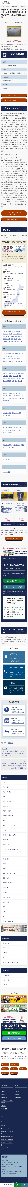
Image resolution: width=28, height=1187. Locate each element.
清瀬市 (9, 353)
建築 (4, 820)
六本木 (5, 472)
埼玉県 (12, 1069)
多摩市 (9, 396)
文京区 (5, 428)
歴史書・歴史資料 (8, 816)
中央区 (19, 393)
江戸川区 (5, 334)
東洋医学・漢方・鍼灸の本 (10, 835)
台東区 (5, 396)
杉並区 (9, 373)
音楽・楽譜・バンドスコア (10, 873)
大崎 (19, 339)
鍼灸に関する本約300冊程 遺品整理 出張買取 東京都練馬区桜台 (7, 510)
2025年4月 (6, 975)
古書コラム (6, 948)
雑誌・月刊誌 (6, 897)
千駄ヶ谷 (18, 378)
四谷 (8, 460)
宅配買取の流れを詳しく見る (12, 313)
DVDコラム (6, 957)
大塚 (15, 341)
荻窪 (12, 339)
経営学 (5, 854)
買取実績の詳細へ (7, 524)
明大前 (8, 447)
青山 (7, 336)
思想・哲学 (6, 787)
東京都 (5, 503)
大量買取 (3, 1091)
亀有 (20, 361)
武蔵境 (22, 445)
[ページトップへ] (25, 1180)
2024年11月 (6, 985)
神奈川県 (13, 1064)
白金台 (5, 378)
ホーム (2, 6)
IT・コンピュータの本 (9, 825)
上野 (17, 334)
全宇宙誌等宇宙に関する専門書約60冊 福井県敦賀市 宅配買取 (21, 508)
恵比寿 (15, 339)
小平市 (5, 356)
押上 (14, 334)
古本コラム (6, 943)
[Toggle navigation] (25, 3)
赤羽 (4, 336)
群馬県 (21, 1069)
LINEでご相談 (15, 581)
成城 (8, 378)
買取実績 (8, 6)
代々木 (5, 460)
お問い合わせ (19, 1058)
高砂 (4, 401)
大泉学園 (11, 336)
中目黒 (19, 413)
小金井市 (15, 356)
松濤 (23, 378)
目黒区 (5, 445)
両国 (8, 472)
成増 (8, 415)
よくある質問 (4, 1109)
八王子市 (21, 428)
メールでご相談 (15, 587)
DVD (4, 916)
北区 (13, 353)
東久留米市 (10, 428)
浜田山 (14, 430)
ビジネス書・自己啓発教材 (10, 849)
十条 (16, 381)
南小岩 (12, 447)
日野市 (16, 428)
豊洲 (23, 398)
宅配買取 (18, 490)
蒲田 (4, 359)
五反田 (9, 361)
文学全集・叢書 (7, 792)
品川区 (22, 373)
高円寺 (5, 361)
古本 (4, 782)
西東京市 (14, 413)
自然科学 (5, 806)
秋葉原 (5, 339)
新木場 (5, 381)
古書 (4, 907)
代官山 (9, 398)
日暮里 (5, 415)
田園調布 (14, 398)
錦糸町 (19, 359)
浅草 (8, 339)
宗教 (4, 797)
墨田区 (5, 373)
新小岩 (20, 381)
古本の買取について (12, 219)
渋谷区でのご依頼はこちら (12, 100)
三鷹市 (18, 445)
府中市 (5, 430)
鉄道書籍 (5, 840)
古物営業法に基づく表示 (7, 1136)
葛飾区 (17, 353)
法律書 (5, 864)
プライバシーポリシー (6, 1128)
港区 (14, 445)
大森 (8, 341)
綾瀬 (12, 341)
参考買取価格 (18, 1097)
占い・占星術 (6, 902)
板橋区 (18, 331)
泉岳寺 (10, 376)
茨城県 (12, 1073)
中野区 (9, 413)
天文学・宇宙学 (7, 811)
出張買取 (5, 88)
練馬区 (5, 413)
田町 (18, 396)
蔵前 (17, 361)
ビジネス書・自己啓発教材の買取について (12, 213)
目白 (16, 447)
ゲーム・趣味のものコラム (10, 962)
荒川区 (14, 331)
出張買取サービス (5, 1094)
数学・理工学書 (7, 801)
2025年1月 (6, 980)
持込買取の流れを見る (18, 723)
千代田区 (9, 393)
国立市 (20, 356)
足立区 (9, 331)
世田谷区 (5, 376)
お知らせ (17, 1091)
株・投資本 (6, 859)
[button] (2, 509)
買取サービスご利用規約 (7, 1139)
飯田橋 (20, 336)
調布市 (15, 393)
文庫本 (5, 868)
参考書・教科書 (7, 883)
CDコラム (5, 952)
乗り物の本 (6, 844)
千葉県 (4, 1069)
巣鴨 (13, 381)
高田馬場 (14, 396)
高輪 (22, 396)
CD (4, 911)
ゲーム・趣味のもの (8, 921)
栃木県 (4, 1073)
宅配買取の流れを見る (18, 712)
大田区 (5, 331)
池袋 (16, 336)
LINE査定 (3, 1105)
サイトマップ (4, 1148)
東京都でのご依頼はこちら (12, 95)
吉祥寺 (8, 359)
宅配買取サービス (5, 1097)
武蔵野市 (9, 445)
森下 (4, 447)
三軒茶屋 (13, 378)
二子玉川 (18, 430)
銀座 (15, 359)
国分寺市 (9, 356)
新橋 (20, 376)
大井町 (5, 341)
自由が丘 (15, 376)
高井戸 (5, 398)
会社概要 (3, 1125)
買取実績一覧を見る (12, 539)
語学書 (5, 892)
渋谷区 (18, 373)
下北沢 (9, 381)
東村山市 (9, 433)
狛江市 (21, 353)
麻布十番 (19, 341)
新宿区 (14, 373)
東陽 (7, 401)
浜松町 (9, 430)
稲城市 (10, 334)
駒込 (12, 359)
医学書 (5, 830)
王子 (20, 334)
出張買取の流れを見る (18, 734)
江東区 (5, 353)
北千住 (14, 361)
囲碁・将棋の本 (7, 878)
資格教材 (5, 887)
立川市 (19, 398)
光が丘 (5, 433)
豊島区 (5, 393)
